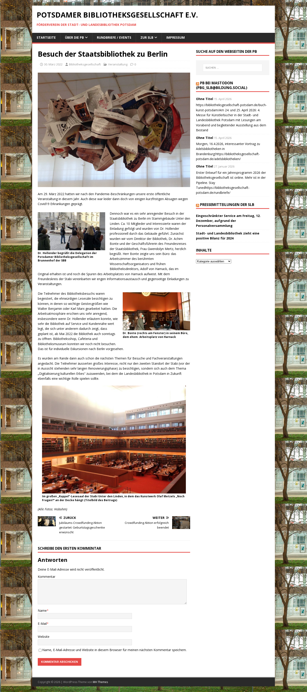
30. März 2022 (53, 64)
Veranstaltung (117, 64)
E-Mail (42, 623)
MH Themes (100, 682)
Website (43, 636)
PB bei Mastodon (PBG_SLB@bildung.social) (221, 85)
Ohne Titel (204, 99)
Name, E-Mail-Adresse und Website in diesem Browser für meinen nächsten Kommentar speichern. (114, 650)
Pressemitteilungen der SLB (227, 204)
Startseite (46, 37)
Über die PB (74, 37)
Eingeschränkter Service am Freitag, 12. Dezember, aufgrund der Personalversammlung (228, 221)
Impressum (175, 37)
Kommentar (46, 576)
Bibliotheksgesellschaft (85, 64)
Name (42, 610)
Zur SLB (146, 37)
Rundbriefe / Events (114, 37)
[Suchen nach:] (233, 67)
